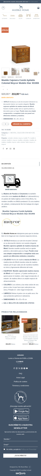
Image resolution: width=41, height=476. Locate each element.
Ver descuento (33, 1)
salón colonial (21, 142)
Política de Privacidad (28, 449)
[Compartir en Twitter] (7, 148)
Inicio (3, 77)
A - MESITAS (12, 133)
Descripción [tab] (6, 164)
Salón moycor (29, 142)
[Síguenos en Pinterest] (24, 368)
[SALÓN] (20, 16)
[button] (3, 7)
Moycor (19, 77)
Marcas (11, 77)
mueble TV (26, 138)
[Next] (36, 45)
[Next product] (3, 89)
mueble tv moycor (12, 140)
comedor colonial (13, 138)
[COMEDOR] (28, 16)
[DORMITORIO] (36, 16)
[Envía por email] (10, 148)
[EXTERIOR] (5, 16)
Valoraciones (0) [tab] (7, 168)
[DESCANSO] (13, 16)
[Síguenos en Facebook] (14, 368)
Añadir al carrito (21, 124)
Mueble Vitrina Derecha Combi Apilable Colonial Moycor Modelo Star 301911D (30, 339)
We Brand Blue (23, 467)
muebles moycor (11, 142)
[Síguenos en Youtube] (27, 368)
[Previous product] (7, 89)
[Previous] (5, 45)
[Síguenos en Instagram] (17, 368)
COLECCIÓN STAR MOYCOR (26, 133)
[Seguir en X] (19, 368)
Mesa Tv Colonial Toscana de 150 (10, 337)
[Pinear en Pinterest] (14, 148)
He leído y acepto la (21, 449)
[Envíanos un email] (22, 368)
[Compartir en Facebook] (3, 148)
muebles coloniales (23, 140)
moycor (20, 138)
